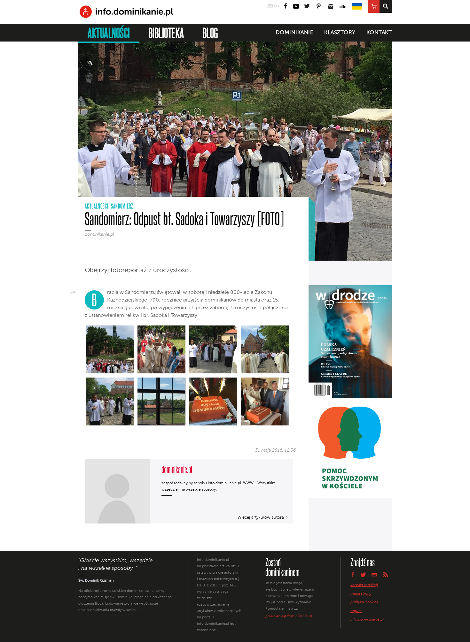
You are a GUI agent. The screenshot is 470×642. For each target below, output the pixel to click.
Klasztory (340, 32)
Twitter (306, 6)
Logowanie (276, 6)
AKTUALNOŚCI (109, 33)
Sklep (373, 6)
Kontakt (379, 32)
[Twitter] (74, 315)
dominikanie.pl (99, 234)
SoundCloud (342, 6)
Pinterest (318, 6)
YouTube (296, 6)
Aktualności (96, 206)
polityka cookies (364, 602)
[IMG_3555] (213, 350)
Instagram (330, 6)
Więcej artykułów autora (261, 518)
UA (357, 6)
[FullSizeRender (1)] (110, 350)
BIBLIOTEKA (166, 33)
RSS (385, 574)
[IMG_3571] (265, 350)
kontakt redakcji (364, 585)
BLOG (210, 33)
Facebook (285, 6)
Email (374, 574)
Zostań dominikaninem (282, 566)
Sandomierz (122, 206)
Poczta (270, 6)
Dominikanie (295, 32)
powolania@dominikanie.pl (288, 616)
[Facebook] (74, 305)
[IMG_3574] (110, 403)
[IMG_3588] (161, 403)
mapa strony (361, 594)
